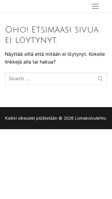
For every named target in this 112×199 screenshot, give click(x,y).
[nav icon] (95, 6)
